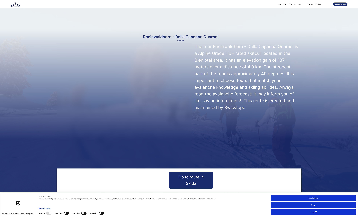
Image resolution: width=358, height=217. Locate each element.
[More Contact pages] (322, 4)
